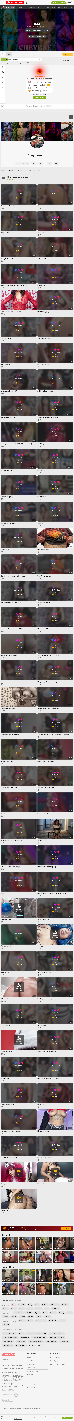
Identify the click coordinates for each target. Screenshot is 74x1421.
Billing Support (31, 1387)
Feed (38, 7)
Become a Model (55, 1357)
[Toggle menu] (2, 2)
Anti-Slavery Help (31, 1374)
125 (4, 1001)
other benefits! (43, 94)
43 (41, 552)
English (6, 1359)
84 (41, 948)
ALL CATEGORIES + (34, 1345)
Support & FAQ (31, 1384)
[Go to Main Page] (15, 2)
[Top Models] (27, 2)
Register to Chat (39, 97)
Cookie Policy (18, 1419)
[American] (13, 1304)
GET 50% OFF (66, 1228)
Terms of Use (30, 1361)
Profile (3, 170)
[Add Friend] (49, 163)
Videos (21, 7)
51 (4, 1054)
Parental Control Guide (33, 1371)
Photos (31, 7)
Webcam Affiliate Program (57, 1364)
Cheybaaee (6, 1300)
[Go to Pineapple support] (16, 1395)
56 (41, 842)
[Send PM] (56, 163)
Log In (69, 2)
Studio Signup (54, 1361)
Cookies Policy (31, 1367)
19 (4, 314)
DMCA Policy (30, 1364)
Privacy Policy (30, 1357)
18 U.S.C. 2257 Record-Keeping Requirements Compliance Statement (21, 1408)
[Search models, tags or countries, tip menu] (71, 7)
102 (41, 1133)
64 (4, 710)
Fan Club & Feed (34, 170)
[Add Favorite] (3, 54)
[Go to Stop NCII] (7, 1400)
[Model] (71, 117)
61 (4, 922)
